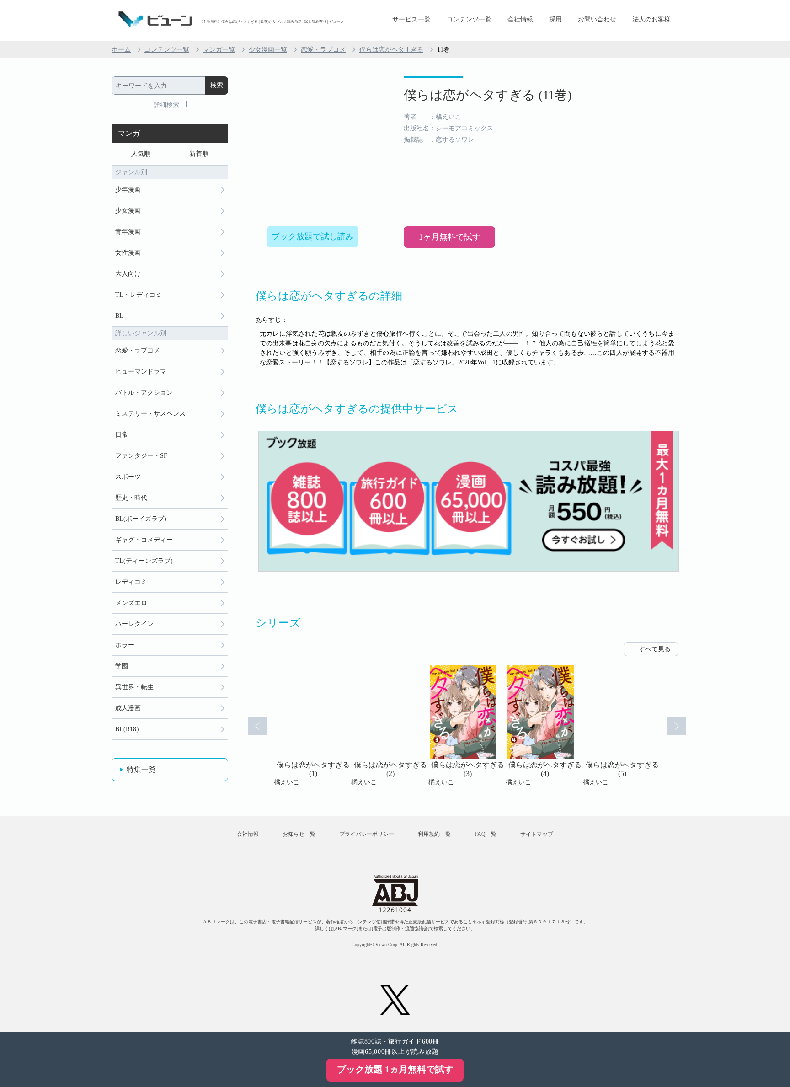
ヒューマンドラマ (140, 371)
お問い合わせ (597, 19)
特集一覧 (141, 769)
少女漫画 (128, 210)
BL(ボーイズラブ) (140, 518)
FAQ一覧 (485, 834)
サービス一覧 (411, 19)
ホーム (121, 49)
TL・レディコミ (138, 294)
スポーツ (128, 476)
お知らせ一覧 (299, 834)
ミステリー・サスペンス (150, 413)
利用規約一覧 (434, 834)
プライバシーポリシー (366, 834)
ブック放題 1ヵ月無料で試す (395, 1069)
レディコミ (131, 581)
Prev (257, 726)
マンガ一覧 (219, 49)
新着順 (198, 153)
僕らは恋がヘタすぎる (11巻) (487, 95)
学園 (121, 666)
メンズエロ (131, 603)
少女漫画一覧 (268, 49)
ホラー (124, 645)
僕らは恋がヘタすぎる (391, 49)
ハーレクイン (134, 624)
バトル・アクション (144, 392)
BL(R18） (129, 729)
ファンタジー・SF (141, 455)
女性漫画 (128, 252)
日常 (121, 434)
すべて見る (655, 649)
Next (676, 726)
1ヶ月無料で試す (449, 236)
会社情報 (520, 19)
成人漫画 (128, 708)
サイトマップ (536, 834)
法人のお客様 (651, 19)
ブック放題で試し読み (313, 236)
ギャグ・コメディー (144, 539)
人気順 (140, 153)
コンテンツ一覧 (469, 19)
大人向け (128, 273)
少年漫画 (128, 189)
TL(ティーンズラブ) (144, 560)
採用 (555, 19)
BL (119, 315)
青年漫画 (128, 231)
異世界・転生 (134, 687)
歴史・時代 (131, 497)
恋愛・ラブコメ (323, 49)
